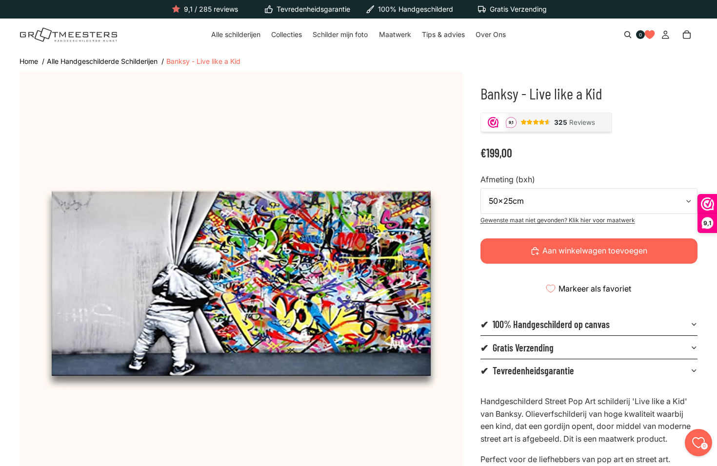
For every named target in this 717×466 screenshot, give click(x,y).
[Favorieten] (650, 35)
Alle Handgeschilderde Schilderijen (102, 61)
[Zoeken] (627, 35)
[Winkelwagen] (686, 35)
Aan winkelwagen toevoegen (594, 250)
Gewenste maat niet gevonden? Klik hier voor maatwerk (557, 220)
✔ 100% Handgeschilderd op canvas (545, 324)
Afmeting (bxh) (507, 179)
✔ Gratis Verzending (517, 347)
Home (29, 61)
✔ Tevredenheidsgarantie (527, 370)
